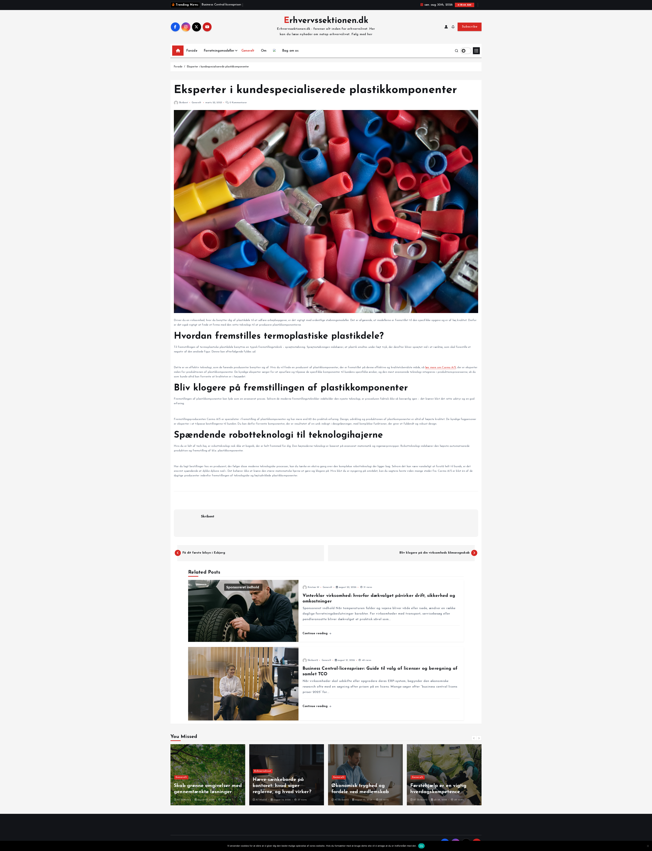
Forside (191, 50)
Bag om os (290, 50)
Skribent (183, 102)
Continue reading (316, 633)
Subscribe (469, 26)
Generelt (248, 50)
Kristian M (313, 587)
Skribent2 (313, 660)
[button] (474, 738)
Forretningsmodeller (219, 50)
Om (263, 50)
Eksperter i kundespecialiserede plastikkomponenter (218, 67)
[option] (207, 774)
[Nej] (647, 846)
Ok (421, 846)
